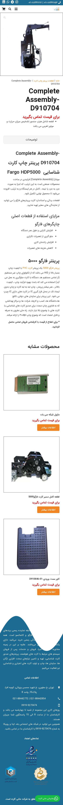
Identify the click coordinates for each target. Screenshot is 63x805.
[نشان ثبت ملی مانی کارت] (40, 775)
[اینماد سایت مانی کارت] (31, 756)
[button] (16, 8)
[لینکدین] (3, 2)
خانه (57, 81)
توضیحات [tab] (31, 139)
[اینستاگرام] (16, 2)
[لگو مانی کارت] (57, 9)
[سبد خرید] (3, 9)
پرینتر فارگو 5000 (51, 268)
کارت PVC (27, 268)
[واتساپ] (8, 2)
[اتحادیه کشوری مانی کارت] (10, 774)
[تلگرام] (12, 2)
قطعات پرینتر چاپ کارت (44, 81)
